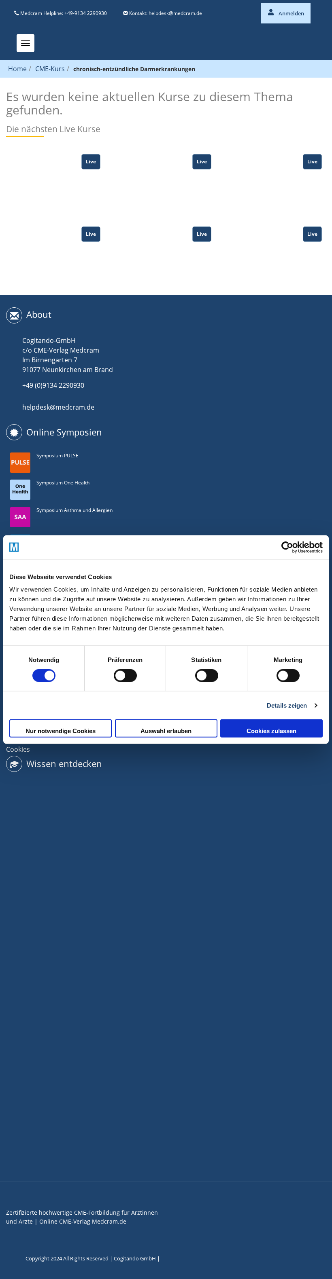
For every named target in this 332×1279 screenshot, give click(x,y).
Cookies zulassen (271, 730)
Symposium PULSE (57, 455)
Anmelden (290, 13)
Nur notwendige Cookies (61, 730)
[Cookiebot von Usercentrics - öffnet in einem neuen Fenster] (287, 547)
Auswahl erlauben (166, 730)
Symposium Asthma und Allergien (74, 510)
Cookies (18, 749)
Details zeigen (287, 705)
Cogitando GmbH (135, 1258)
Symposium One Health (62, 482)
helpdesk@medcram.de (175, 13)
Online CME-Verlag (64, 1221)
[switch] (125, 675)
